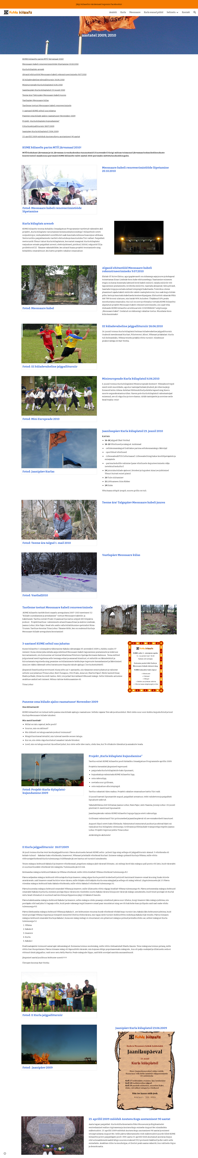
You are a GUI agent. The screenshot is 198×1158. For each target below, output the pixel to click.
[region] (99, 4)
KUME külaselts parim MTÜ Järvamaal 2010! (43, 59)
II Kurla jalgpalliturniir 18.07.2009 (38, 126)
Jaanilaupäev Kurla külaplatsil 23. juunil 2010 (43, 90)
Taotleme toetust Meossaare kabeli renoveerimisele (46, 105)
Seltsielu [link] (171, 12)
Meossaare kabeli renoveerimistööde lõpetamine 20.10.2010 (50, 64)
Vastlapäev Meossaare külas (35, 100)
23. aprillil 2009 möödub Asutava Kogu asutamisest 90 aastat (51, 136)
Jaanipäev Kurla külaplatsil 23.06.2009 (40, 131)
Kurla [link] (123, 12)
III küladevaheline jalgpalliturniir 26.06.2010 (43, 79)
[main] (99, 35)
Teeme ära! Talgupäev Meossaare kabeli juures (44, 95)
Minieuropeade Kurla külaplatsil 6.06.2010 (42, 85)
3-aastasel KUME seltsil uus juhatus (39, 111)
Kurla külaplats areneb (33, 69)
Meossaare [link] (134, 12)
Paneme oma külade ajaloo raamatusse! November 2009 (48, 116)
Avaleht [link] (113, 12)
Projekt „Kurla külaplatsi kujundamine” (41, 121)
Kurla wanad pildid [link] (153, 12)
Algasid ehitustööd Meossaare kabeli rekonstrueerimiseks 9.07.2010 (54, 74)
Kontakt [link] (186, 12)
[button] (195, 12)
